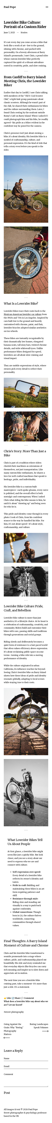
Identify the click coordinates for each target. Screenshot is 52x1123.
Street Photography (14, 1012)
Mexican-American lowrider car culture (23, 314)
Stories (24, 32)
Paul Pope (10, 7)
